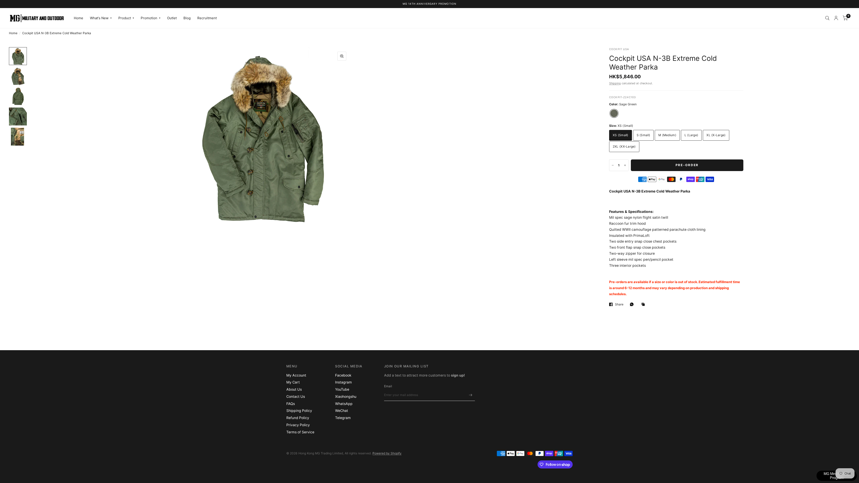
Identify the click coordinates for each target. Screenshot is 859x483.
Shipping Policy (299, 411)
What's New (99, 18)
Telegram (343, 418)
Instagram (343, 382)
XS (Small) (620, 135)
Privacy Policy (298, 425)
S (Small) (643, 135)
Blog (187, 18)
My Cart (293, 382)
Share (619, 304)
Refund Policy (297, 418)
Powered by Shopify (387, 453)
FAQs (290, 404)
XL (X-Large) (715, 135)
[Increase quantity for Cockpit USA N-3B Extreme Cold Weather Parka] (625, 165)
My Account (296, 375)
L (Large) (691, 135)
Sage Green (614, 113)
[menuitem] (78, 18)
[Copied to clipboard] (644, 305)
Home (78, 18)
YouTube (342, 389)
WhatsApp (344, 404)
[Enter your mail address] (470, 395)
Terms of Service (300, 432)
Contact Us (295, 396)
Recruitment (207, 18)
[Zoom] (341, 56)
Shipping (615, 83)
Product (124, 18)
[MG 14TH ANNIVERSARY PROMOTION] (430, 4)
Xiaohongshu (345, 396)
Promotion (149, 18)
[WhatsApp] (633, 304)
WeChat (341, 411)
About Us (294, 389)
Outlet (172, 18)
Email (388, 386)
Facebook (343, 375)
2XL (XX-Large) (624, 146)
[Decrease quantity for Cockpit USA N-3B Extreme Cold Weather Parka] (612, 165)
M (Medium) (667, 135)
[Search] (827, 18)
